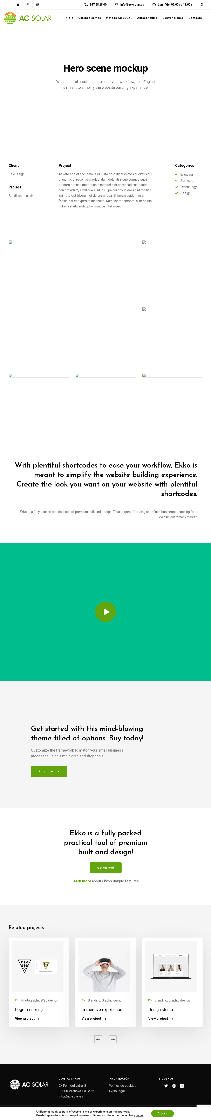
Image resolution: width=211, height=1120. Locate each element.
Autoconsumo (147, 17)
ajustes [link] (138, 1115)
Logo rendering (29, 1009)
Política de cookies (122, 1086)
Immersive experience (102, 1009)
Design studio (160, 1009)
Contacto (195, 17)
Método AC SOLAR (119, 17)
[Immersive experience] (104, 966)
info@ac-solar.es (71, 1096)
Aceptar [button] (162, 1113)
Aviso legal (117, 1091)
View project (25, 1019)
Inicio (69, 17)
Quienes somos (89, 17)
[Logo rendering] (37, 966)
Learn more (81, 881)
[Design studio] (171, 966)
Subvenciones (173, 17)
